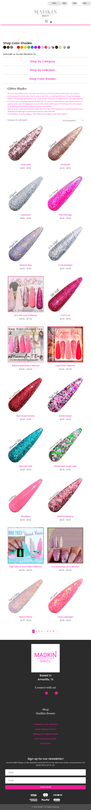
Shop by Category (42, 61)
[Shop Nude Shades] (42, 48)
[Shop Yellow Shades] (25, 48)
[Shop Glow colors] (57, 48)
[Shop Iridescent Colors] (68, 48)
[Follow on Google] (56, 693)
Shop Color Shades (43, 79)
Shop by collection (42, 70)
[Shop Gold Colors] (60, 48)
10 (53, 631)
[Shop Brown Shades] (8, 48)
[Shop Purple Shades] (35, 48)
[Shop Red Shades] (18, 48)
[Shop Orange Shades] (21, 48)
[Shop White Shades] (15, 48)
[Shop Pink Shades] (39, 48)
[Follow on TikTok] (71, 3)
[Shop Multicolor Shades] (45, 48)
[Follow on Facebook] (61, 3)
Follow (54, 3)
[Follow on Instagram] (48, 3)
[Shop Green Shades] (28, 48)
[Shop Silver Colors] (65, 48)
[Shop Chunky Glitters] (53, 48)
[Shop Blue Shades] (32, 48)
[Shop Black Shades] (4, 48)
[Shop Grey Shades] (11, 48)
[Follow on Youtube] (82, 3)
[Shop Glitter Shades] (49, 48)
